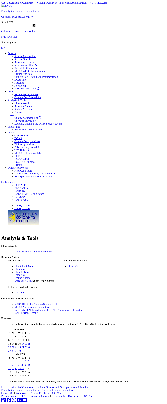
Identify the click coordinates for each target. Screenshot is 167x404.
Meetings (19, 82)
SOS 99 (5, 47)
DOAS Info (20, 79)
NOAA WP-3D (22, 159)
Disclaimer (73, 396)
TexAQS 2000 (22, 208)
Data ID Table (22, 272)
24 (22, 347)
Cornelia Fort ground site (27, 141)
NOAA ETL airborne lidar (28, 153)
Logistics (12, 115)
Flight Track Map (24, 266)
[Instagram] (14, 401)
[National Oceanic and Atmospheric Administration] (6, 5)
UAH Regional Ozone (26, 312)
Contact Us (7, 393)
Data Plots (20, 275)
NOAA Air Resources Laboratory (31, 307)
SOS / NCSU (21, 199)
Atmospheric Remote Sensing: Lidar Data (35, 176)
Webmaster (21, 393)
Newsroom (20, 85)
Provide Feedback (39, 393)
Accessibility (58, 396)
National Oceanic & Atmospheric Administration (62, 2)
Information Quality (39, 396)
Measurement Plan (25, 65)
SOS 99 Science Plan (27, 88)
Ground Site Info (23, 73)
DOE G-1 (19, 156)
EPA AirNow (21, 188)
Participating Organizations (28, 129)
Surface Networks (23, 109)
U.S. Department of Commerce (17, 2)
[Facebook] (9, 401)
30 (19, 350)
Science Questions (23, 59)
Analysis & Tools (17, 100)
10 (29, 364)
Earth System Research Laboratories (20, 11)
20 (9, 347)
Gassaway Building (24, 161)
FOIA (22, 396)
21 (13, 347)
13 (16, 368)
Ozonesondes (21, 135)
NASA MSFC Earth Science (29, 193)
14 (19, 368)
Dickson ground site (24, 144)
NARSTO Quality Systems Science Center (36, 304)
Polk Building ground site (27, 147)
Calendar (6, 31)
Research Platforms (24, 106)
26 (29, 347)
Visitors (18, 164)
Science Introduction (25, 56)
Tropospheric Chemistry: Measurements (34, 173)
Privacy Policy (8, 396)
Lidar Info (73, 266)
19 (29, 343)
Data (10, 91)
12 (13, 368)
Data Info (20, 269)
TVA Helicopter (22, 150)
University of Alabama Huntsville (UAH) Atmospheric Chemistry (48, 310)
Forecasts (19, 112)
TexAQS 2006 (22, 205)
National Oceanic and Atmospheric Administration (62, 387)
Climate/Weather (22, 103)
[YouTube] (24, 401)
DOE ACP (20, 185)
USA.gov (87, 396)
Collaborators (8, 182)
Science (12, 53)
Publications (30, 31)
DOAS (18, 138)
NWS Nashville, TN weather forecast (33, 251)
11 (9, 368)
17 (22, 343)
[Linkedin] (3, 401)
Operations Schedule (25, 120)
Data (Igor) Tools (24, 280)
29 (16, 350)
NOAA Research (98, 2)
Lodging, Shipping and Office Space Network (38, 123)
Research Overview (24, 62)
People (17, 31)
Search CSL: (8, 22)
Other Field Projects (18, 167)
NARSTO (19, 190)
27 (9, 350)
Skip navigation (9, 36)
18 (26, 343)
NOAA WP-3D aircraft (26, 94)
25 (26, 347)
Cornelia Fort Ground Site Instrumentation (36, 76)
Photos (11, 132)
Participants (14, 126)
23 (19, 347)
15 (22, 368)
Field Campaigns (23, 170)
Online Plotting (22, 277)
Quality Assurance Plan (28, 117)
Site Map (56, 393)
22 (16, 347)
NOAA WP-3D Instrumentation (30, 71)
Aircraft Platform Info (25, 68)
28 (13, 350)
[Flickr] (19, 401)
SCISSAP (19, 196)
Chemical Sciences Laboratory (17, 16)
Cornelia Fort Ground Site (27, 97)
